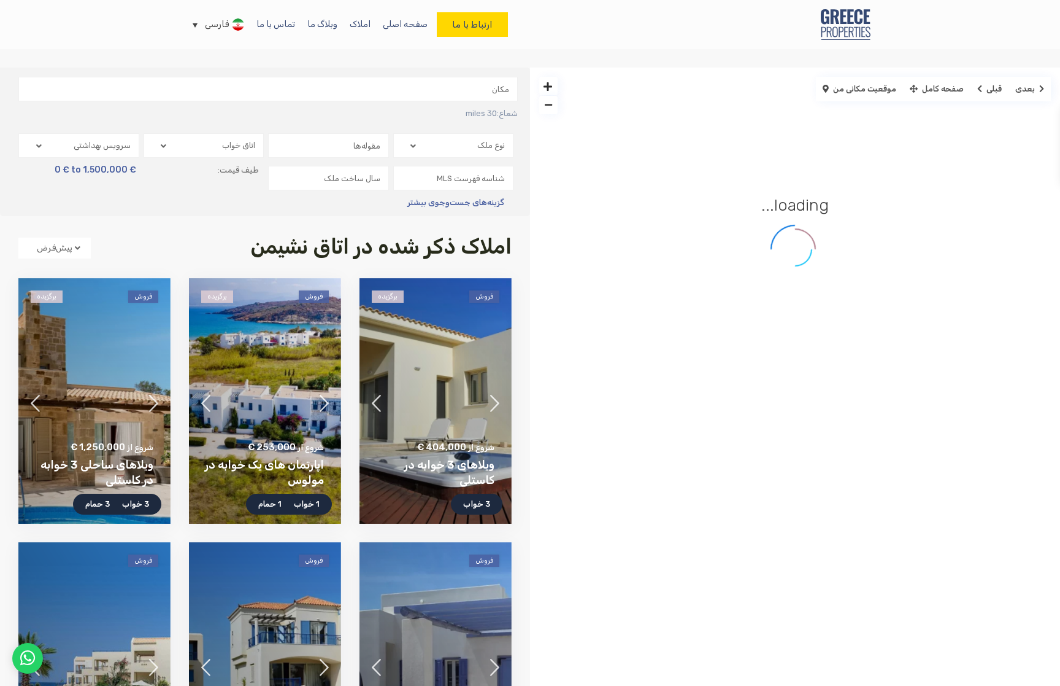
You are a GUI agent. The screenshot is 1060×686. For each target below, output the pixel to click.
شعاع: (492, 113)
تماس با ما (275, 24)
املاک (360, 24)
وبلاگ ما (322, 24)
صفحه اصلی (405, 24)
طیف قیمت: (238, 170)
